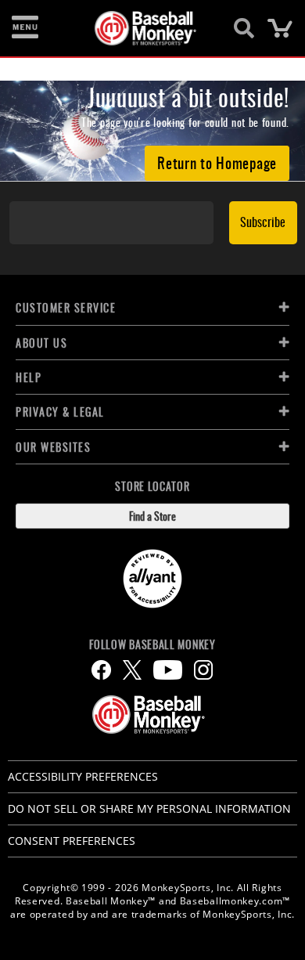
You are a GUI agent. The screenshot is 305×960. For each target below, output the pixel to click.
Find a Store (152, 515)
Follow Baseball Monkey (152, 644)
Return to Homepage (217, 162)
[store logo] (143, 28)
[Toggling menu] (25, 28)
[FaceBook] (101, 670)
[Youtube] (167, 670)
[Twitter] (132, 670)
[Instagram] (203, 670)
